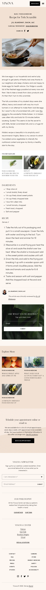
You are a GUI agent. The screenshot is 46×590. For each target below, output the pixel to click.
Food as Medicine (25, 14)
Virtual (23, 537)
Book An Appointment (23, 440)
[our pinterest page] (28, 576)
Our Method (18, 512)
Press (12, 563)
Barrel (31, 586)
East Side (23, 532)
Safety (33, 563)
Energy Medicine (34, 560)
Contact (12, 554)
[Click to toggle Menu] (43, 4)
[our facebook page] (21, 576)
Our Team (28, 512)
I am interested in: (11, 477)
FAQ (12, 557)
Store (34, 557)
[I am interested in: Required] (23, 476)
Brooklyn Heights (23, 534)
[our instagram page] (18, 576)
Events (12, 566)
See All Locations (32, 434)
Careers (34, 554)
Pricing (12, 560)
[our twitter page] (25, 576)
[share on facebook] (25, 31)
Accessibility (34, 570)
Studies (12, 570)
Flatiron (23, 529)
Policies (34, 566)
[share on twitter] (28, 31)
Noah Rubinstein (32, 26)
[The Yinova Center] (7, 3)
